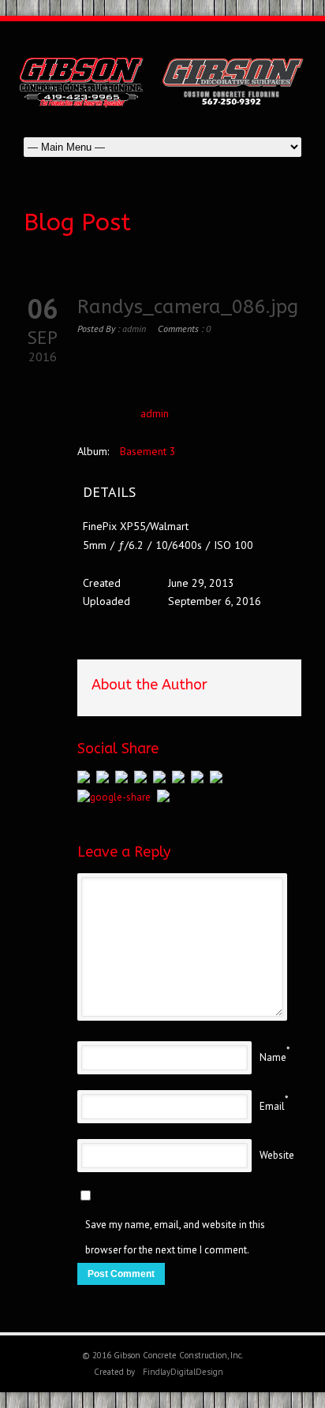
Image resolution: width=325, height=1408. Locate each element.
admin (134, 328)
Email (272, 1106)
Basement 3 (148, 451)
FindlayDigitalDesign (183, 1371)
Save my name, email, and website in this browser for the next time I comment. (175, 1237)
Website (277, 1155)
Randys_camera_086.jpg (187, 307)
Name (273, 1057)
